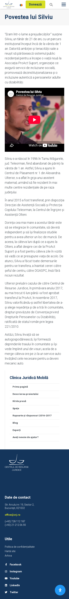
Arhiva (8, 555)
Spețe (16, 408)
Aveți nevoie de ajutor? (26, 437)
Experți (17, 430)
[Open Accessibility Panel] (60, 590)
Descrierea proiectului (25, 394)
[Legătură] (8, 4)
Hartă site (10, 551)
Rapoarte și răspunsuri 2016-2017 (32, 415)
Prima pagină (20, 386)
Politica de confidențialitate (19, 546)
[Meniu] (63, 4)
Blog (15, 422)
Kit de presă (19, 401)
